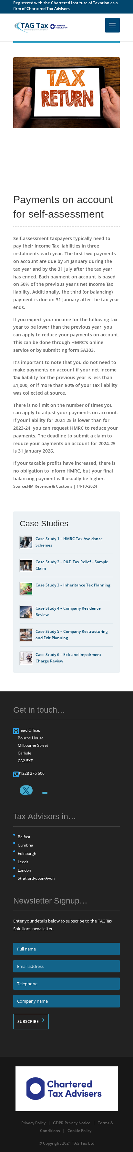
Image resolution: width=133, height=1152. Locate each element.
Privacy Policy (33, 1123)
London (24, 870)
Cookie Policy (79, 1130)
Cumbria (25, 845)
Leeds (23, 862)
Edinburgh (27, 853)
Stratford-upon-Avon (36, 878)
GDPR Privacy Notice (71, 1123)
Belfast (24, 836)
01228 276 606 (31, 773)
